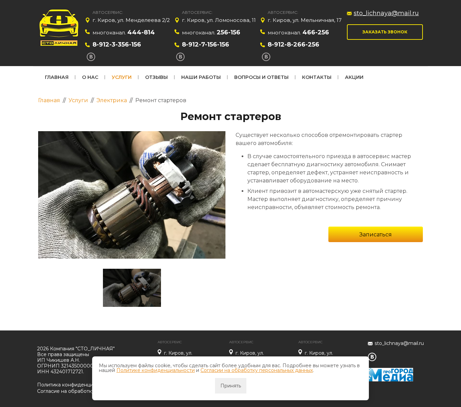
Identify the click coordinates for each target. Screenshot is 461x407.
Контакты (316, 77)
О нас (90, 77)
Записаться (375, 234)
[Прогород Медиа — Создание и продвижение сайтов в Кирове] (390, 371)
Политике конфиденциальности (155, 370)
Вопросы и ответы (261, 77)
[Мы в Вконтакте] (91, 57)
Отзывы (156, 77)
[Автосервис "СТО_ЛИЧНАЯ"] (59, 29)
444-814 (141, 32)
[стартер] (131, 195)
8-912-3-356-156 (116, 44)
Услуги (122, 77)
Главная (57, 77)
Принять (230, 386)
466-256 (315, 32)
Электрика (112, 100)
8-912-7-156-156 (205, 44)
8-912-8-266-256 (293, 44)
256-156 (228, 32)
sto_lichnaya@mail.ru (386, 13)
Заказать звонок (384, 31)
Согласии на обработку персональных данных (256, 370)
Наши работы (201, 77)
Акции (354, 77)
